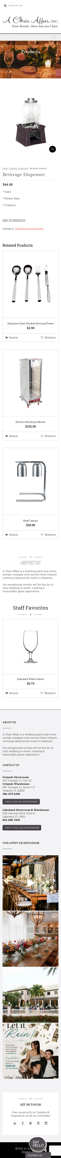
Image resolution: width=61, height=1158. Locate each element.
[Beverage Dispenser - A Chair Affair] (30, 151)
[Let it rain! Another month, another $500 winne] (30, 1051)
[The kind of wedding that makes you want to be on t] (30, 995)
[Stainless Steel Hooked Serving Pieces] (26, 284)
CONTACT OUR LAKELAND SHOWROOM (22, 827)
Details (13, 337)
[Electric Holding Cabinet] (26, 383)
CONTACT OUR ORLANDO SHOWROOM (21, 801)
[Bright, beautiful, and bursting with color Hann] (30, 939)
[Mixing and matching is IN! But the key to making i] (30, 883)
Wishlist (50, 337)
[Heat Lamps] (26, 481)
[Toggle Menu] (54, 37)
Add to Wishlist (14, 220)
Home (5, 168)
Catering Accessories (18, 168)
